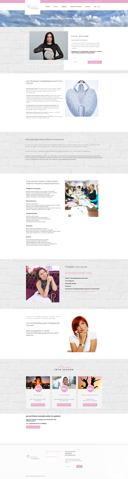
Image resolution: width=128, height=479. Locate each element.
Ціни (95, 6)
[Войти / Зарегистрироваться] (98, 7)
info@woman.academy (87, 1)
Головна (47, 6)
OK (79, 466)
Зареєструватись (95, 62)
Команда (64, 6)
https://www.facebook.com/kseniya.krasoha (79, 291)
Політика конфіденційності (52, 456)
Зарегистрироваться (38, 405)
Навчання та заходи (75, 6)
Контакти (87, 6)
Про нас (56, 6)
